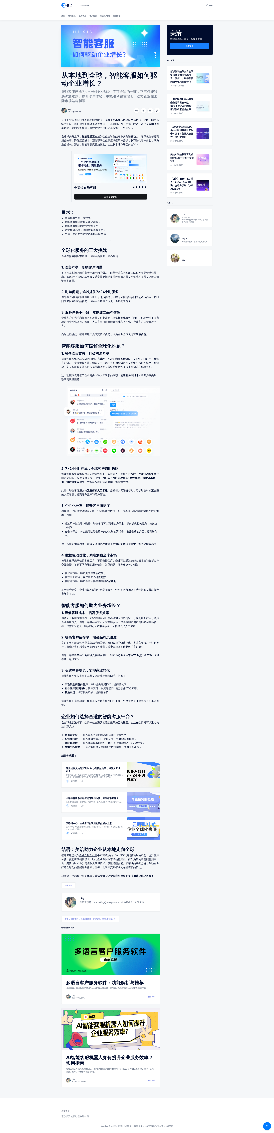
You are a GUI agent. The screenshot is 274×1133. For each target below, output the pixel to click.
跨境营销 (116, 16)
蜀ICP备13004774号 (165, 1126)
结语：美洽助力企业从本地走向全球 (85, 233)
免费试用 (189, 46)
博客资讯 (71, 16)
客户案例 (93, 16)
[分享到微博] (150, 110)
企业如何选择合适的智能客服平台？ (85, 229)
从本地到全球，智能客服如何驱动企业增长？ (98, 919)
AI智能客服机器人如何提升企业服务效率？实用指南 (109, 1060)
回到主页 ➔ (84, 5)
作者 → (170, 203)
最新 (63, 16)
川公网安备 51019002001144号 (144, 1126)
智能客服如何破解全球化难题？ (83, 221)
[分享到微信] (136, 110)
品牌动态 (82, 16)
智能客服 (87, 136)
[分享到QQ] (143, 110)
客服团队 (131, 272)
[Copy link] (157, 110)
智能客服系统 (69, 560)
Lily (82, 898)
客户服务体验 (76, 642)
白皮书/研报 (105, 16)
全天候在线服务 (96, 473)
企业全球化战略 (88, 855)
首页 (66, 919)
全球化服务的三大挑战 (77, 217)
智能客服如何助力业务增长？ (81, 225)
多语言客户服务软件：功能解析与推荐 (105, 982)
